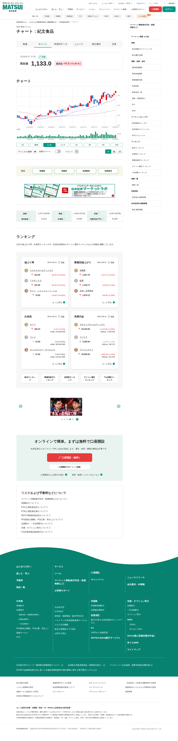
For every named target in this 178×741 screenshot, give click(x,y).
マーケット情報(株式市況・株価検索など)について (43, 499)
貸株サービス (22, 633)
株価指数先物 (137, 80)
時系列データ (60, 44)
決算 (114, 44)
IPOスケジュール (138, 135)
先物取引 (131, 606)
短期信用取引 (24, 619)
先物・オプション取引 (138, 601)
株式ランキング (138, 148)
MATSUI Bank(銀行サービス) (105, 638)
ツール (91, 9)
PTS (18, 637)
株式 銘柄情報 (137, 210)
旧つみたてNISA (136, 629)
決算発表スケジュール (140, 129)
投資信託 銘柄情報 (139, 197)
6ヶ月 (63, 145)
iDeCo (117, 16)
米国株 (58, 16)
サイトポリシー (59, 692)
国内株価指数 (137, 67)
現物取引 (20, 606)
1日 (22, 145)
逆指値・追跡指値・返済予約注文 (69, 616)
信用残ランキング (139, 154)
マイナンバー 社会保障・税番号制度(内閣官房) (130, 665)
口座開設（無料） (71, 457)
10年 (117, 145)
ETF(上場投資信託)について (33, 507)
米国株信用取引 (97, 610)
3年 (90, 145)
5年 (103, 145)
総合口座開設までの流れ (65, 629)
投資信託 (70, 16)
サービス (80, 9)
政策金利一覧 (137, 92)
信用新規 (86, 171)
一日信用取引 (24, 624)
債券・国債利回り (139, 98)
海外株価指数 (137, 74)
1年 (76, 145)
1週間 (36, 145)
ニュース (78, 44)
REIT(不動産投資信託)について (34, 515)
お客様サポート (137, 9)
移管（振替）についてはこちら (85, 475)
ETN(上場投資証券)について (33, 511)
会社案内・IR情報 (124, 3)
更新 (44, 57)
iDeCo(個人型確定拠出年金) (141, 636)
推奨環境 (128, 692)
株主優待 (96, 44)
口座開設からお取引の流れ (52, 475)
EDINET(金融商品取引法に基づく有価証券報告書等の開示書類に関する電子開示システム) (55, 670)
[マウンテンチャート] (114, 151)
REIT (134, 111)
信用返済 (108, 171)
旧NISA (132, 624)
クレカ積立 (142, 16)
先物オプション (93, 16)
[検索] (165, 3)
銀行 (129, 16)
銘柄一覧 (135, 185)
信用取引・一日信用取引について (35, 524)
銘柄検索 (171, 3)
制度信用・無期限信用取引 (29, 615)
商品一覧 (35, 16)
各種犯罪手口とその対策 (62, 683)
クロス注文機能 (61, 625)
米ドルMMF (133, 642)
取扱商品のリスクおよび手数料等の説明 (140, 687)
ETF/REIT (59, 612)
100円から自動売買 (99, 632)
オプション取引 (134, 614)
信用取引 (20, 610)
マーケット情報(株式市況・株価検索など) (142, 26)
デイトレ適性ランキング (141, 166)
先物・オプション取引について (34, 528)
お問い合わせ (93, 3)
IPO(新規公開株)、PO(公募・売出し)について (41, 519)
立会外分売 (59, 607)
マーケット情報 (120, 9)
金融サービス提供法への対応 (27, 692)
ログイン (169, 9)
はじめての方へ (41, 9)
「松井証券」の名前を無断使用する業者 (140, 683)
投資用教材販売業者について (64, 687)
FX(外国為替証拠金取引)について (35, 532)
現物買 (42, 171)
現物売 (64, 171)
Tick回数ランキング (139, 172)
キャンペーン (104, 9)
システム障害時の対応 (24, 687)
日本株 (47, 16)
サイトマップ (133, 649)
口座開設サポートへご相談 (70, 467)
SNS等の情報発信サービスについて (29, 696)
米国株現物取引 (97, 606)
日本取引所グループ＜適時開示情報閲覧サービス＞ (38, 665)
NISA (106, 16)
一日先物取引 (133, 610)
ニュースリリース (136, 577)
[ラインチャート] (120, 151)
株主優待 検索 (137, 55)
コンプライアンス (96, 687)
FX (80, 16)
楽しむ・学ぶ (57, 9)
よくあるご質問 (107, 3)
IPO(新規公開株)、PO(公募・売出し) (32, 628)
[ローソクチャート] (108, 151)
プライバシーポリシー (97, 692)
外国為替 (135, 86)
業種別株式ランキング (140, 160)
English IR (140, 3)
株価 (25, 44)
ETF (133, 105)
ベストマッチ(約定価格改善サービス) (71, 620)
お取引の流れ (60, 633)
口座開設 (155, 9)
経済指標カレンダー (139, 123)
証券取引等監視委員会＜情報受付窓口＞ (85, 665)
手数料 (70, 9)
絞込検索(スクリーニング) (142, 49)
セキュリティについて (97, 683)
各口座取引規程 (22, 683)
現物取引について (29, 503)
